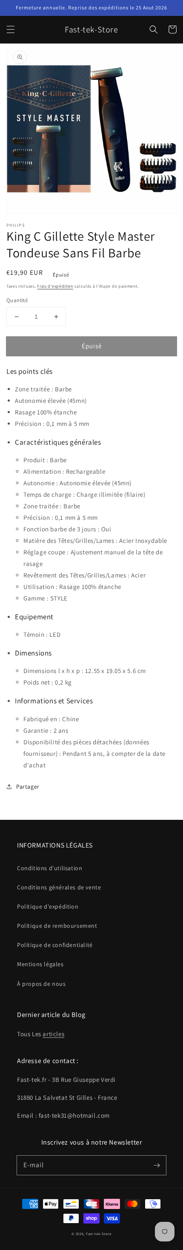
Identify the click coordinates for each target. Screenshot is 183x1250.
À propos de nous (41, 984)
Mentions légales (40, 964)
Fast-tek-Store (99, 1233)
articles (53, 1034)
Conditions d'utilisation (49, 868)
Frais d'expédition (55, 286)
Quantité (17, 300)
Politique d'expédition (47, 906)
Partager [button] (28, 786)
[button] (10, 29)
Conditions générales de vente (59, 887)
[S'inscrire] (156, 1165)
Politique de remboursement (57, 925)
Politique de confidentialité (55, 945)
